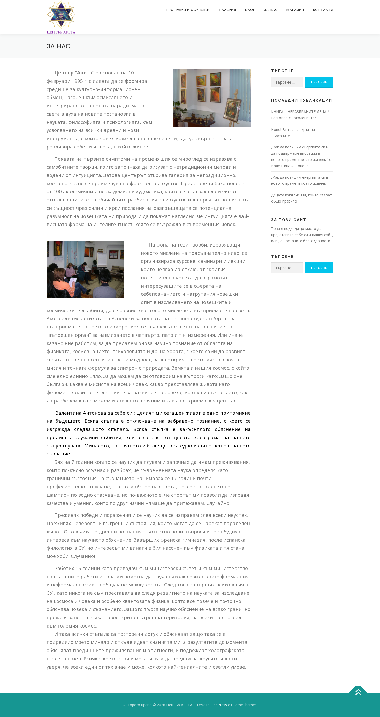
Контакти (323, 10)
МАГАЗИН (295, 10)
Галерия (227, 10)
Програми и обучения (188, 10)
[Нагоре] (358, 693)
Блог (250, 10)
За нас (271, 10)
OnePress (219, 704)
